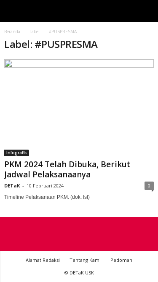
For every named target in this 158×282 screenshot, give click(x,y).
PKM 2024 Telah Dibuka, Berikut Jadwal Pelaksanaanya (67, 169)
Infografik (16, 152)
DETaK (12, 185)
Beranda (12, 31)
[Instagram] (64, 234)
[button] (145, 11)
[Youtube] (94, 234)
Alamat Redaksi (43, 260)
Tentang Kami (85, 260)
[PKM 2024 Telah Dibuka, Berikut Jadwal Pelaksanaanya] (79, 107)
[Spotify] (79, 234)
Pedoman (121, 260)
